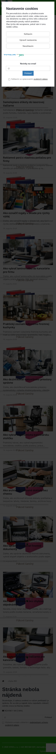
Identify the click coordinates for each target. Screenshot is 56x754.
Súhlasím (28, 34)
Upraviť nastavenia (28, 40)
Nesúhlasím (28, 46)
